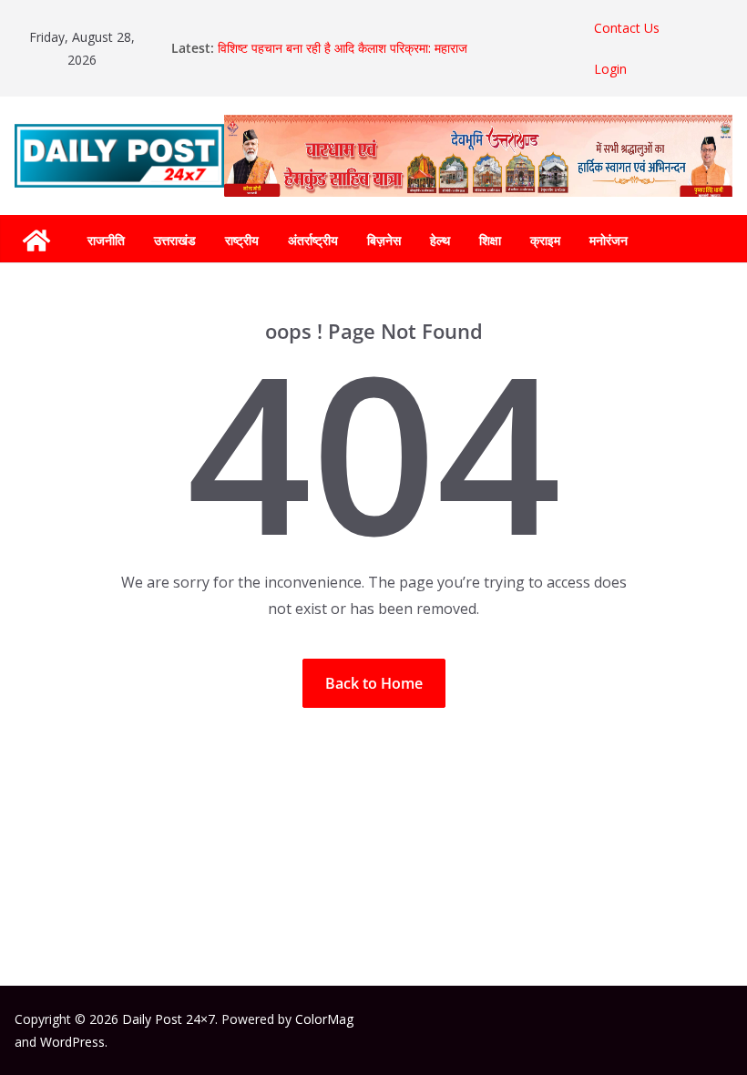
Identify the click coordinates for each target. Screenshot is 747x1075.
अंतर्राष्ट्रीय (313, 240)
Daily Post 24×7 (168, 1019)
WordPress (72, 1041)
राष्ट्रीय (242, 240)
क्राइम (545, 240)
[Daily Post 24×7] (36, 240)
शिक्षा (490, 240)
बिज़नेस (384, 240)
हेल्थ (440, 240)
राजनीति (106, 240)
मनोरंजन (608, 240)
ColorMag (324, 1019)
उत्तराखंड (175, 240)
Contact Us (627, 27)
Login (610, 68)
